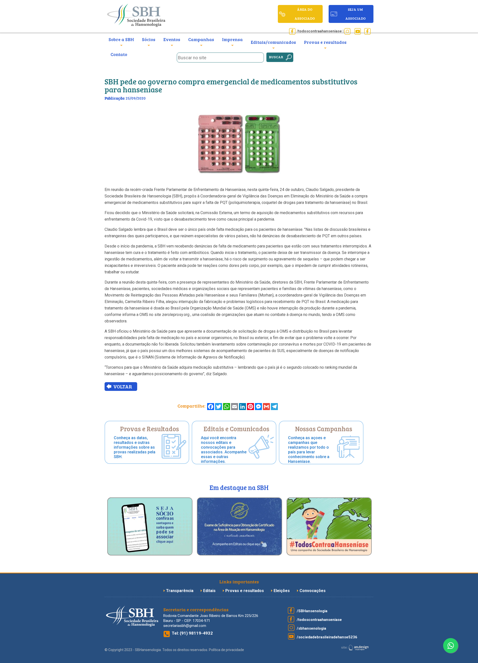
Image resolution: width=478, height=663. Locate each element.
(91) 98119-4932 (196, 633)
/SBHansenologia (312, 611)
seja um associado (355, 14)
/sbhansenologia (311, 628)
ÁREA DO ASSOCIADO (305, 14)
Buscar (276, 57)
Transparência (180, 590)
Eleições (282, 590)
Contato (119, 54)
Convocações (312, 590)
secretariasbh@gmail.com (184, 625)
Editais (209, 590)
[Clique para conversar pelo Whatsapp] (450, 645)
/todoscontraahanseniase (319, 619)
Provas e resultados (245, 590)
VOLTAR (122, 386)
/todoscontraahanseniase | (320, 31)
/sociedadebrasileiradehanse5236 (327, 637)
